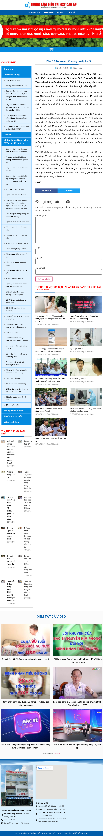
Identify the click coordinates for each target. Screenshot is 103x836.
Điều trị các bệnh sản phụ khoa (16, 263)
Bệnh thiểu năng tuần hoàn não (17, 228)
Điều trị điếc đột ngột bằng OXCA (16, 347)
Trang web (40, 268)
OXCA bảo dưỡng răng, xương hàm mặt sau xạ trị (16, 325)
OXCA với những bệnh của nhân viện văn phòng (16, 371)
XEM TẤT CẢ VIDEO (51, 617)
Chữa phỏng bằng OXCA (16, 249)
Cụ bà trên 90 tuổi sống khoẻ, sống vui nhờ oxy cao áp (26, 659)
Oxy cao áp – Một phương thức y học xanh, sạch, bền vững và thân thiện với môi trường (16, 95)
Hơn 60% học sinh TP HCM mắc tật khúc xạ (27, 502)
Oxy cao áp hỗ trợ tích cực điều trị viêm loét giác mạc (16, 150)
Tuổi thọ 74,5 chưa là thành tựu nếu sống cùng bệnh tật (28, 480)
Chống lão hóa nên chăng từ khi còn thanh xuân (17, 390)
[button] (2, 31)
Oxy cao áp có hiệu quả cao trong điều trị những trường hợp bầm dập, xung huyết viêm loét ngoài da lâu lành (17, 204)
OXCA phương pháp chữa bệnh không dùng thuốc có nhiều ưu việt (16, 118)
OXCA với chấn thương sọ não (16, 236)
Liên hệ (71, 12)
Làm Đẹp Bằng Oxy (13, 378)
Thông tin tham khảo (13, 411)
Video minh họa (11, 422)
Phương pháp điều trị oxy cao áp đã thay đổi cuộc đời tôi (17, 159)
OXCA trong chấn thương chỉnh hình (16, 301)
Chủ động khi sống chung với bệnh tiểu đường (17, 215)
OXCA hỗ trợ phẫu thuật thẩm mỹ (15, 309)
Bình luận (40, 216)
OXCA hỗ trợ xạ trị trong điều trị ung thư (17, 317)
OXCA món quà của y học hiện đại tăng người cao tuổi (17, 339)
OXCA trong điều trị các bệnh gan (17, 255)
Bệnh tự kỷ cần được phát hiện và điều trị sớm (16, 285)
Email (38, 258)
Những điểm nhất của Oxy (16, 86)
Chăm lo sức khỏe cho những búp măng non (15, 293)
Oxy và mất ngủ (12, 332)
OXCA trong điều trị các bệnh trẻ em (17, 271)
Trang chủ (34, 12)
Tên (37, 248)
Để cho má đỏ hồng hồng (16, 384)
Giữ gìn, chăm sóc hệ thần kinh (16, 398)
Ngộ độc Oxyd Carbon (15, 189)
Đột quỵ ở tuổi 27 (76, 349)
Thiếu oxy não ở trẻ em (15, 278)
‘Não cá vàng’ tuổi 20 (11, 474)
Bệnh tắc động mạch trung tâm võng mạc (16, 355)
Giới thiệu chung (53, 12)
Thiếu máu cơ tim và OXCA (17, 243)
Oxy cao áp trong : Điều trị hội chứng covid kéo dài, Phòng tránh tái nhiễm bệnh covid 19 (17, 180)
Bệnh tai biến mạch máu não (17, 222)
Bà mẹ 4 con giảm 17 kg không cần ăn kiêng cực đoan (28, 564)
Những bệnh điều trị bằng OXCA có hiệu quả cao (16, 141)
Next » (57, 753)
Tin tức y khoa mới (13, 416)
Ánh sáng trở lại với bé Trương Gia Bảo (15, 363)
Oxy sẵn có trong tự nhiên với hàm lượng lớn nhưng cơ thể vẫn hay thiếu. (17, 107)
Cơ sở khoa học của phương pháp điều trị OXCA (17, 127)
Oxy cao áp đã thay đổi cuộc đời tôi (17, 169)
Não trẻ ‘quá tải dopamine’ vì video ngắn (11, 533)
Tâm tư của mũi (12, 405)
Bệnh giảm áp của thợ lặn (16, 195)
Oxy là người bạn (13, 80)
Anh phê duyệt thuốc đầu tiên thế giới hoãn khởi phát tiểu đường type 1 (11, 452)
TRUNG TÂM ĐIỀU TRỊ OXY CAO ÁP (56, 833)
